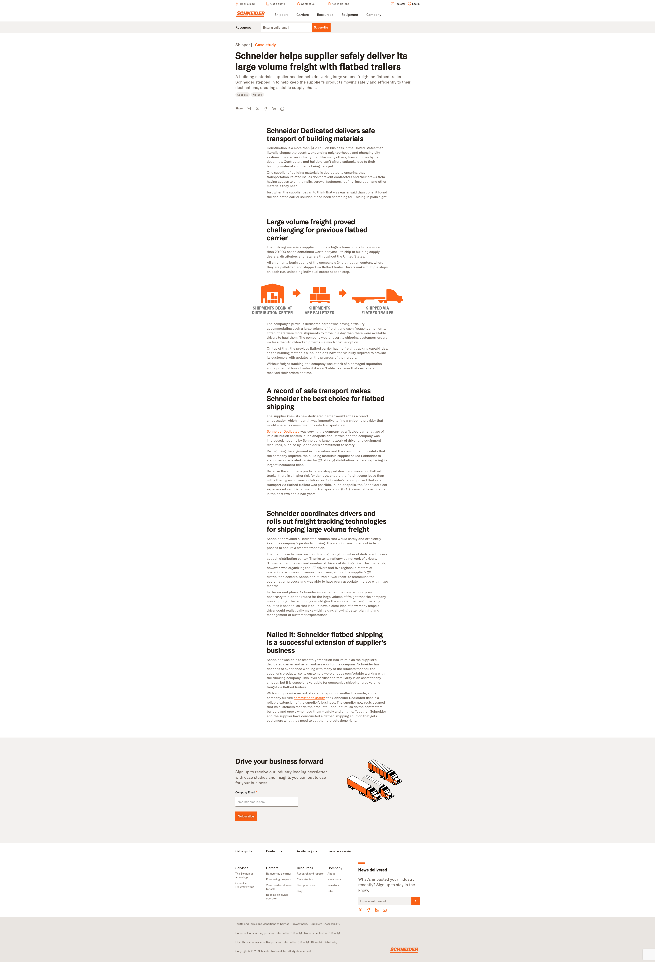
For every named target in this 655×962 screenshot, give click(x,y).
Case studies (305, 879)
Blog (299, 891)
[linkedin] (274, 109)
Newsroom (334, 879)
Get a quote (277, 3)
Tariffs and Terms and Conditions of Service (262, 924)
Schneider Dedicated (283, 431)
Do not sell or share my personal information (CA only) (268, 933)
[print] (282, 109)
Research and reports (310, 873)
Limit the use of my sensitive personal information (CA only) (272, 942)
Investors (333, 885)
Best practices (306, 885)
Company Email (246, 792)
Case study (265, 44)
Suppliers (316, 924)
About (331, 873)
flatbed (257, 94)
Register (400, 3)
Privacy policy (300, 924)
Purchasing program (278, 879)
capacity (242, 94)
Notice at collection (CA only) (322, 933)
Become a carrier (340, 851)
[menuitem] (281, 14)
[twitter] (257, 109)
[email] (249, 109)
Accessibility (332, 924)
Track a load (247, 3)
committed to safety (309, 698)
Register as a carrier (278, 873)
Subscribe (321, 27)
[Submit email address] (415, 901)
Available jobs (340, 3)
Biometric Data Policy (324, 942)
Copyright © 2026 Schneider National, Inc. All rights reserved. (273, 951)
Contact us (308, 3)
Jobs (330, 891)
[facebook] (266, 109)
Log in (416, 3)
